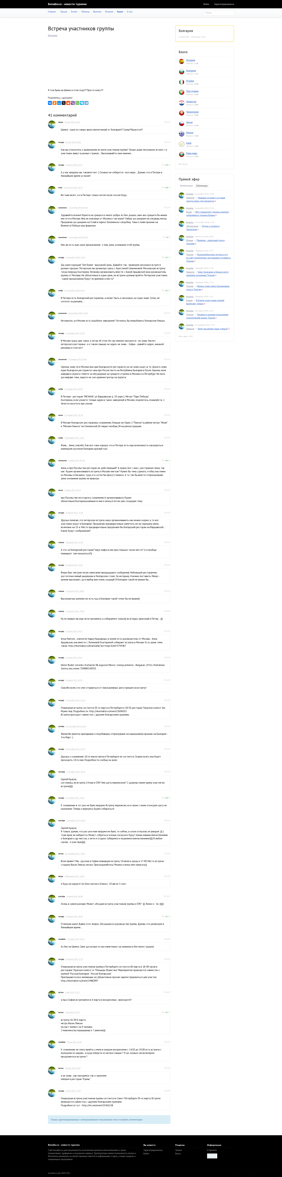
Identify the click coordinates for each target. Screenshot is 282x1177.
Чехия (189, 122)
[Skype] (82, 103)
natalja (61, 771)
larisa (60, 853)
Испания (109, 11)
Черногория (192, 111)
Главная (52, 11)
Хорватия (191, 101)
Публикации (202, 185)
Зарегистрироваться (224, 4)
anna (60, 415)
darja (60, 122)
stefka (61, 726)
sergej (61, 142)
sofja (60, 290)
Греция (189, 132)
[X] (64, 103)
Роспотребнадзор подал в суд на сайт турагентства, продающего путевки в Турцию (208, 257)
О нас (129, 11)
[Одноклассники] (54, 103)
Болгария (52, 35)
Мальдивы (191, 153)
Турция (63, 11)
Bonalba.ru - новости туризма (67, 4)
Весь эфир (183, 336)
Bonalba (189, 194)
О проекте (212, 1150)
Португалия (192, 91)
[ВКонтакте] (50, 103)
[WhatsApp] (77, 103)
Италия (190, 80)
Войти (206, 4)
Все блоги (183, 164)
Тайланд (85, 11)
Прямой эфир (189, 179)
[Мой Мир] (59, 103)
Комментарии (186, 185)
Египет (74, 11)
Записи (178, 1150)
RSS (203, 37)
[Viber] (73, 103)
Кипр (188, 143)
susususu (62, 207)
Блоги (178, 1153)
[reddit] (68, 103)
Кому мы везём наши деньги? (213, 328)
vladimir (62, 939)
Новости (190, 197)
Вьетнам (97, 11)
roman (61, 542)
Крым (189, 211)
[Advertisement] (109, 61)
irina (60, 187)
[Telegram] (86, 103)
